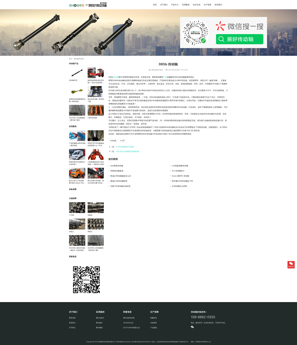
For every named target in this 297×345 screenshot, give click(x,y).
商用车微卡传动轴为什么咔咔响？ (77, 163)
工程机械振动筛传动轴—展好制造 (77, 144)
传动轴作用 (73, 80)
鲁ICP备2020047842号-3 (143, 342)
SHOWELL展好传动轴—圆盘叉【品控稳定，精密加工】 (77, 249)
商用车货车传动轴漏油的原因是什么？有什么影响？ (96, 144)
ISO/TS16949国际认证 (131, 328)
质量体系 (153, 318)
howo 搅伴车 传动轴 (180, 176)
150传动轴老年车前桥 (125, 147)
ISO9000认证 (128, 323)
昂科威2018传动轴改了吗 (182, 181)
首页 (155, 4)
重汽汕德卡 (100, 318)
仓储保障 (153, 323)
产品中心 (175, 4)
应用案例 (185, 4)
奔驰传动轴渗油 (116, 171)
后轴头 (90, 215)
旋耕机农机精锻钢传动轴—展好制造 (77, 100)
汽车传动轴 (119, 342)
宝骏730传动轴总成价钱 (120, 186)
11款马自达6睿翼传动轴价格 (127, 151)
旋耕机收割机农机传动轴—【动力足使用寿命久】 (96, 81)
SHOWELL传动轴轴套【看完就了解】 (77, 119)
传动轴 (116, 77)
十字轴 (71, 215)
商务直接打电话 (157, 70)
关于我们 (164, 4)
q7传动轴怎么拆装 (179, 186)
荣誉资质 (72, 318)
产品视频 (153, 328)
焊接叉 (71, 231)
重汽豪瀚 (99, 328)
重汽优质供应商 (129, 318)
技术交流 (196, 4)
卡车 (165, 77)
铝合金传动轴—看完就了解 (96, 100)
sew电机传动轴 (116, 166)
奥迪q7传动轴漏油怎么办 (120, 176)
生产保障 (207, 4)
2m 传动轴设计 (178, 171)
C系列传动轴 (92, 118)
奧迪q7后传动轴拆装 (118, 181)
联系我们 (218, 4)
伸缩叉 (90, 231)
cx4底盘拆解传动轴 (180, 166)
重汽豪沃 (99, 323)
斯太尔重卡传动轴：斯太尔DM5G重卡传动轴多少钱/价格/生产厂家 (96, 182)
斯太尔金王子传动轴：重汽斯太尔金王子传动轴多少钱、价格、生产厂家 (77, 182)
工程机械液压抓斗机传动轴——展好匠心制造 (96, 163)
